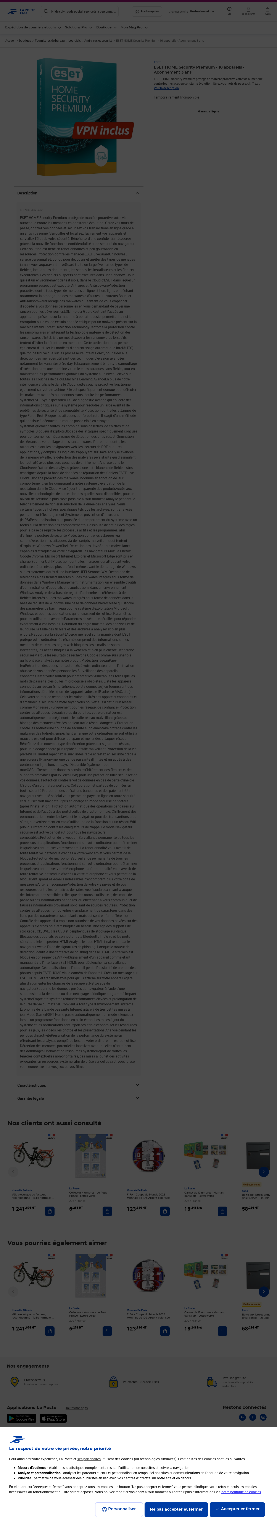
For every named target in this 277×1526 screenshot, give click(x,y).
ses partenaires (89, 1459)
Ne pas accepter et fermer (176, 1509)
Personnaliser (122, 1509)
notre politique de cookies (241, 1492)
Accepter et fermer (240, 1509)
